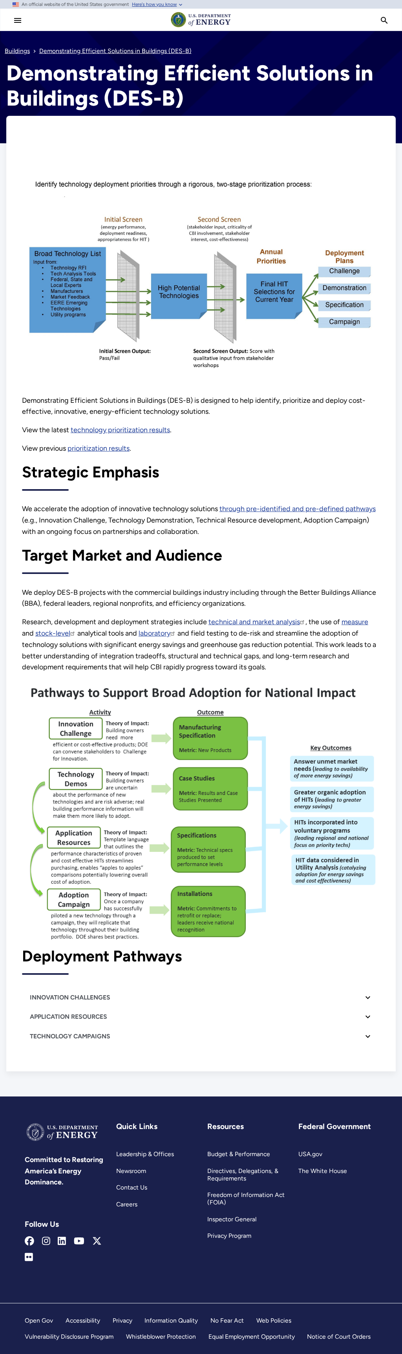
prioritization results (99, 448)
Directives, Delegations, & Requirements (242, 1174)
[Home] (201, 27)
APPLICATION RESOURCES (68, 1016)
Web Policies (273, 1320)
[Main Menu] (18, 20)
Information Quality (171, 1320)
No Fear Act (227, 1320)
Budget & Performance (238, 1154)
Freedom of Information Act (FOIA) (246, 1198)
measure (355, 622)
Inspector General (231, 1219)
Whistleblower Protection (161, 1336)
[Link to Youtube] (79, 1241)
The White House (322, 1171)
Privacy (122, 1320)
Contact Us (131, 1187)
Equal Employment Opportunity (251, 1336)
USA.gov (310, 1154)
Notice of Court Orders (339, 1336)
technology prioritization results (120, 430)
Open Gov (39, 1320)
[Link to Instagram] (46, 1241)
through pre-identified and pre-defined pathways (297, 508)
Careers (126, 1204)
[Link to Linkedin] (62, 1241)
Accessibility (83, 1320)
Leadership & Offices (145, 1154)
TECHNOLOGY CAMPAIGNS (70, 1036)
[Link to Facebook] (29, 1241)
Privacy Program (229, 1235)
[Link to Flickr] (29, 1257)
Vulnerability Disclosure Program (69, 1336)
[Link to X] (97, 1241)
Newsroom (131, 1171)
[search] (384, 20)
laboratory (154, 633)
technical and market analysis (254, 622)
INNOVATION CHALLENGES (70, 997)
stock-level (52, 633)
